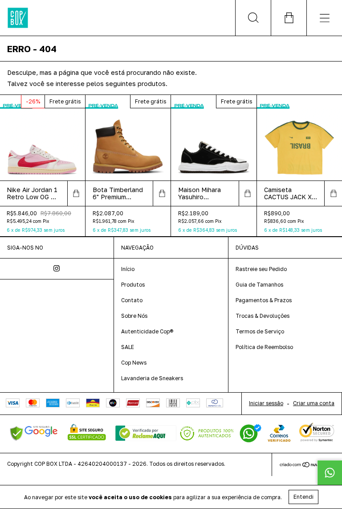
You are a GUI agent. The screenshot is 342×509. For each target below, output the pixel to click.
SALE (127, 347)
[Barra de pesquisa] (253, 18)
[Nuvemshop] (307, 465)
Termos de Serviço (260, 331)
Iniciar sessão (266, 403)
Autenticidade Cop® (147, 331)
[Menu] (324, 18)
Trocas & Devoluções (262, 315)
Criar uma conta (313, 403)
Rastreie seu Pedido (261, 269)
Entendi (303, 496)
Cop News (134, 362)
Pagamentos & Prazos (264, 300)
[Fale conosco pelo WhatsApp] (329, 472)
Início (127, 269)
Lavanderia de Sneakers (152, 378)
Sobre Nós (134, 315)
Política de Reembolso (264, 347)
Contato (131, 300)
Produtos (133, 284)
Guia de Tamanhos (259, 284)
